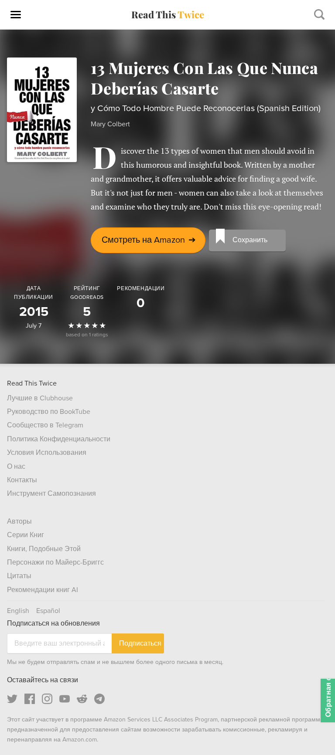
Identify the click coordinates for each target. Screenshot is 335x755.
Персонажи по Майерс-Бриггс (55, 562)
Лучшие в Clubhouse (40, 398)
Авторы (19, 521)
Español (48, 610)
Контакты (22, 480)
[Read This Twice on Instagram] (47, 699)
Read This (167, 14)
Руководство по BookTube (48, 411)
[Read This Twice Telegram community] (99, 699)
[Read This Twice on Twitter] (12, 699)
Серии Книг (25, 535)
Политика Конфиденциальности (58, 439)
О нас (16, 466)
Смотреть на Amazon (149, 240)
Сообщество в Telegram (45, 425)
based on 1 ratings (87, 335)
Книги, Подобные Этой (44, 549)
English (18, 610)
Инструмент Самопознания (51, 493)
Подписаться (140, 643)
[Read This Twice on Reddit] (82, 699)
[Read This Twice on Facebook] (29, 699)
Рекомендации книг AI (42, 590)
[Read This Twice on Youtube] (64, 699)
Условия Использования (46, 452)
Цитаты (19, 576)
